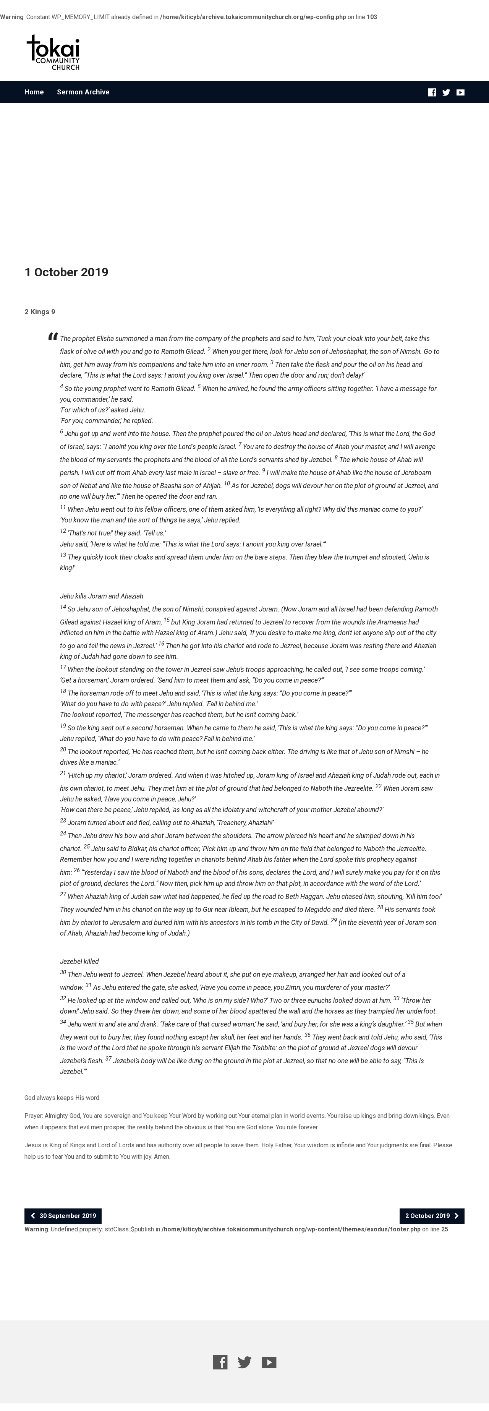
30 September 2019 (67, 1216)
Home (34, 92)
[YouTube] (461, 92)
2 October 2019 (428, 1216)
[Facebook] (432, 92)
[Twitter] (446, 92)
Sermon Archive (83, 92)
